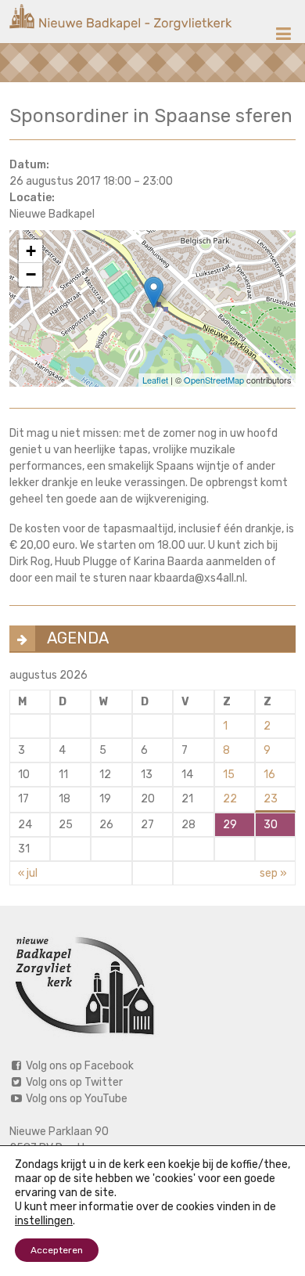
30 (271, 824)
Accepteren (56, 1250)
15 (229, 774)
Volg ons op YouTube (75, 1098)
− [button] (31, 274)
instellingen (44, 1220)
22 (230, 799)
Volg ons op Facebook (78, 1065)
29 (230, 824)
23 (271, 799)
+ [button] (31, 251)
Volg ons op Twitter (73, 1082)
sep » (273, 873)
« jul (28, 873)
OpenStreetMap (214, 379)
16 (269, 774)
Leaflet (155, 379)
